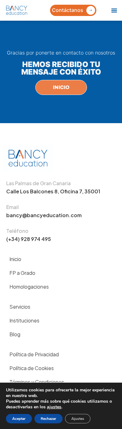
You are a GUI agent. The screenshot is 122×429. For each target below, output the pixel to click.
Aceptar (19, 418)
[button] (114, 10)
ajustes (54, 407)
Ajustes (77, 418)
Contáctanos (67, 10)
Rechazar (48, 418)
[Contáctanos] (90, 10)
